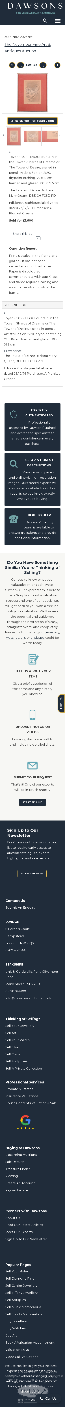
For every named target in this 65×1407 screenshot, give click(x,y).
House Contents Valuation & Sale (31, 1103)
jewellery (52, 632)
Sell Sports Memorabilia (23, 1314)
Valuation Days (17, 1350)
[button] (48, 1399)
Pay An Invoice (16, 1190)
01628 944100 (15, 991)
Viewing (11, 1176)
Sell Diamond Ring (20, 1278)
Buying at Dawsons (22, 1148)
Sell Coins (13, 1054)
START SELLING (32, 802)
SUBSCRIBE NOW (32, 873)
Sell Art (10, 1033)
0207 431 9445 (16, 950)
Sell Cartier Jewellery (21, 1285)
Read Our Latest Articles (24, 1225)
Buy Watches (15, 1328)
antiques (38, 637)
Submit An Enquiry (20, 907)
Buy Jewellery (16, 1321)
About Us (12, 1218)
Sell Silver (12, 1047)
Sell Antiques (15, 1300)
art (23, 637)
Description (15, 305)
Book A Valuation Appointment (30, 1342)
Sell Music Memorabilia (23, 1307)
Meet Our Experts (19, 1232)
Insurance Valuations (21, 1096)
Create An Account (20, 1183)
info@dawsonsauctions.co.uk (28, 998)
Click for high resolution (34, 121)
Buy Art (11, 1335)
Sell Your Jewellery (19, 1026)
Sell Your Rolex (16, 1271)
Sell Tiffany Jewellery (21, 1293)
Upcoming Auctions (21, 1155)
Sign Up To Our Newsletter (26, 1239)
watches (12, 637)
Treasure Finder (17, 1169)
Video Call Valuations (21, 1357)
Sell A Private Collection (23, 1068)
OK (33, 1400)
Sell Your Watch (17, 1040)
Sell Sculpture (16, 1061)
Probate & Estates (19, 1089)
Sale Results (14, 1162)
